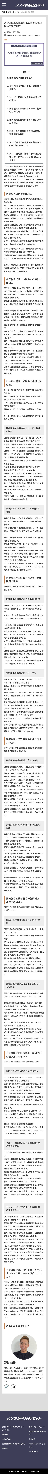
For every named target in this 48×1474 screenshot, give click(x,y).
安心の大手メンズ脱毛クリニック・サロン (13, 1428)
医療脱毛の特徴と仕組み (21, 77)
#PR (5, 40)
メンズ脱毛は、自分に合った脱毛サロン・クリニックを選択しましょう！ (25, 156)
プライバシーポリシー (36, 1427)
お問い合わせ (6, 1439)
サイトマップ (33, 1451)
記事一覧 (5, 1434)
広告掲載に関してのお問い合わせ (13, 1444)
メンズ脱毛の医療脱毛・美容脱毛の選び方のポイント (25, 144)
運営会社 (5, 1448)
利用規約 (32, 1439)
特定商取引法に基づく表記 (37, 1433)
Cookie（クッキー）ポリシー (37, 1445)
